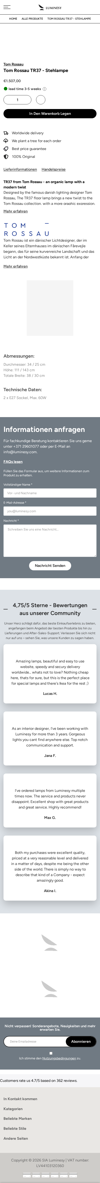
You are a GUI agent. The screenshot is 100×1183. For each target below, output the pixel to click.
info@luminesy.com (20, 452)
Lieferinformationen (20, 169)
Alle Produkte (32, 18)
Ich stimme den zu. (50, 1058)
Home (13, 18)
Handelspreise (54, 169)
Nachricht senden (50, 565)
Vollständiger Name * (17, 484)
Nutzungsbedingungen (59, 1058)
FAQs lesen (13, 461)
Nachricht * (11, 520)
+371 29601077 (26, 446)
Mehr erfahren (15, 211)
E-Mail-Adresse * (14, 502)
